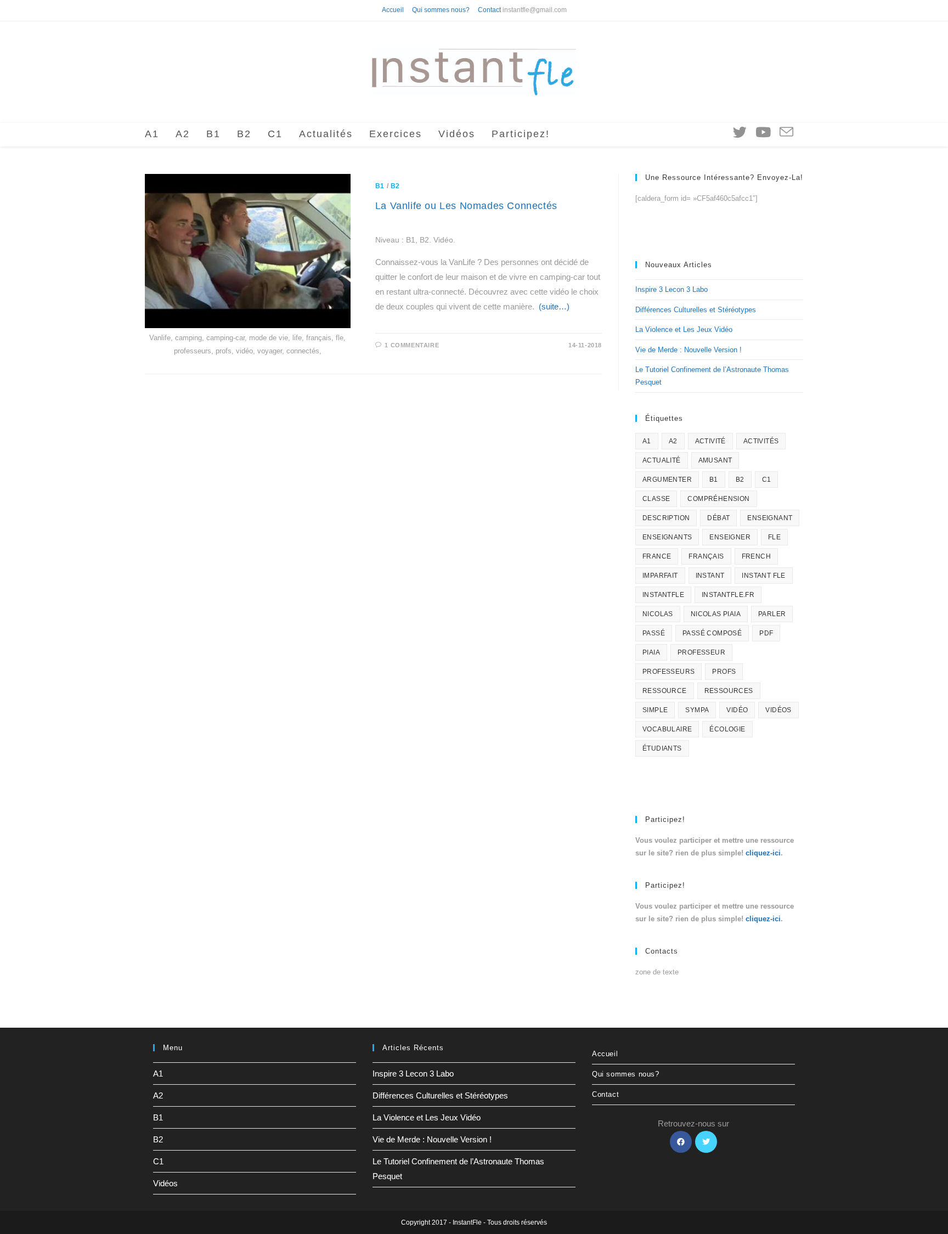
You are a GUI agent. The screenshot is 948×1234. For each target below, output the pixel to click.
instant (710, 575)
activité (710, 441)
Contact (489, 10)
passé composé (712, 633)
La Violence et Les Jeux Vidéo (683, 329)
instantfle (663, 595)
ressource (664, 691)
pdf (766, 633)
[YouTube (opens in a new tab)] (763, 132)
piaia (651, 652)
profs (724, 671)
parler (772, 614)
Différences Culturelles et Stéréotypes (695, 310)
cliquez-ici (763, 853)
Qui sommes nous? (441, 10)
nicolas (657, 614)
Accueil (393, 10)
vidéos (778, 710)
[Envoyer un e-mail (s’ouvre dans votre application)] (786, 132)
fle (774, 537)
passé (653, 633)
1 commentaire (412, 345)
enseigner (730, 537)
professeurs (668, 671)
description (666, 518)
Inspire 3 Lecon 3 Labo (671, 289)
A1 (646, 441)
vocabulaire (667, 729)
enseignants (667, 537)
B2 (395, 186)
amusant (715, 460)
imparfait (660, 575)
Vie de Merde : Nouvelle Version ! (688, 350)
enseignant (769, 518)
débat (718, 518)
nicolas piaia (716, 614)
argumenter (667, 479)
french (756, 556)
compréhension (718, 499)
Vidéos (165, 1183)
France (656, 556)
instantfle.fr (728, 595)
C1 (766, 479)
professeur (701, 652)
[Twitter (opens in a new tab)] (740, 132)
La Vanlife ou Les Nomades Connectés (466, 205)
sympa (697, 710)
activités (761, 441)
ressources (728, 691)
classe (656, 499)
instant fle (763, 575)
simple (655, 710)
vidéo (737, 710)
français (706, 556)
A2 (673, 441)
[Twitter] (706, 1142)
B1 (380, 186)
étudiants (662, 748)
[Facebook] (681, 1142)
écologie (727, 729)
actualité (661, 460)
